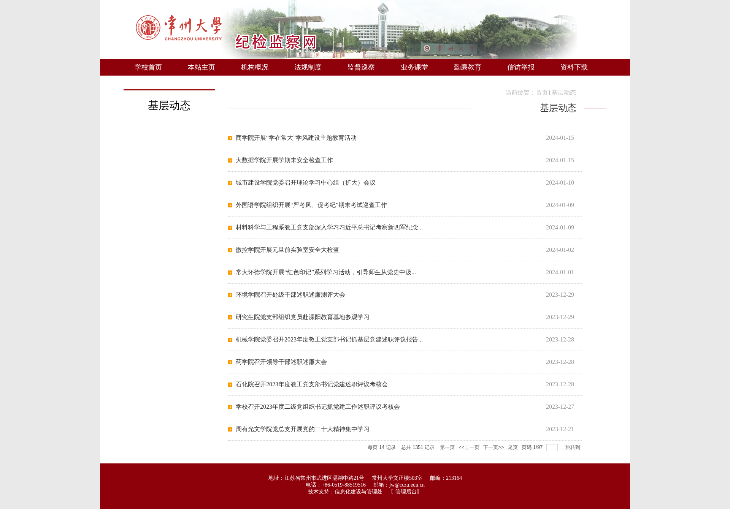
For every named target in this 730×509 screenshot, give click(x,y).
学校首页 (148, 67)
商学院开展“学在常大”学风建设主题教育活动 (296, 137)
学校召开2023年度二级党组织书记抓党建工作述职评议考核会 (318, 406)
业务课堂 (414, 67)
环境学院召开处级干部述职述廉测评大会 (290, 294)
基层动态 (564, 92)
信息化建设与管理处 (358, 492)
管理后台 (406, 492)
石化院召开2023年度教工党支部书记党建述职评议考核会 (312, 384)
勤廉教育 (467, 67)
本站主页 (201, 67)
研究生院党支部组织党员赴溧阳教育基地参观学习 (303, 317)
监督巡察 (361, 67)
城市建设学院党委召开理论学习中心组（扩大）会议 (306, 182)
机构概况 (254, 67)
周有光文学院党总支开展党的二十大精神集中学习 (303, 429)
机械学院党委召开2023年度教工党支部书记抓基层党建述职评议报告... (329, 339)
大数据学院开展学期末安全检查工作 (284, 160)
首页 (542, 92)
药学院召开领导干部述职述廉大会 (281, 362)
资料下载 (574, 67)
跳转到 (573, 447)
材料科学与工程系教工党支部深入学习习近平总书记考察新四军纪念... (329, 227)
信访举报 (521, 67)
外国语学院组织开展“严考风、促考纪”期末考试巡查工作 (311, 205)
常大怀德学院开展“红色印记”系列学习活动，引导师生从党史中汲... (326, 272)
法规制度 (308, 67)
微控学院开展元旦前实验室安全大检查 (287, 250)
